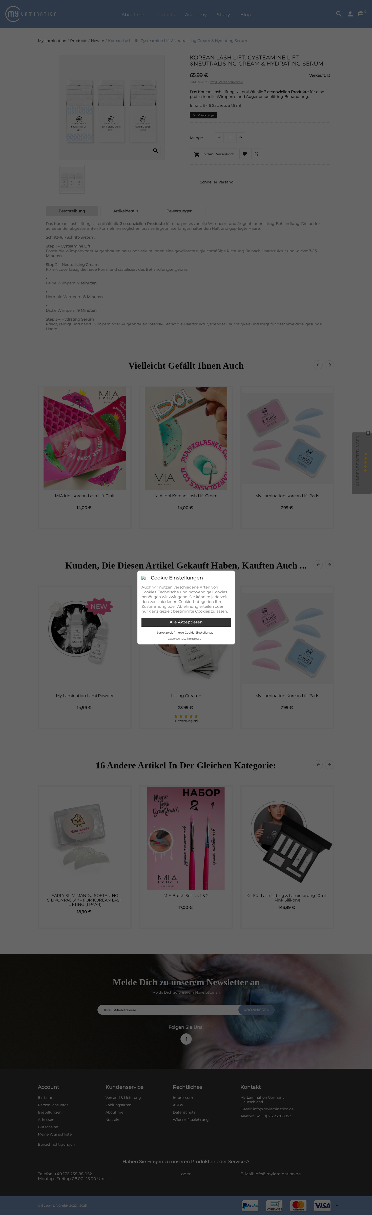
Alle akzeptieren (186, 622)
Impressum (196, 638)
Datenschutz (177, 638)
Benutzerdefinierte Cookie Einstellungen (186, 632)
